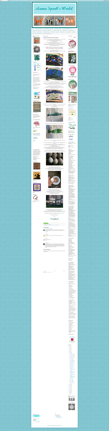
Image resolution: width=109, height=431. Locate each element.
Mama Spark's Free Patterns (39, 28)
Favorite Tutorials (62, 32)
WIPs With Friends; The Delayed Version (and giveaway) (72, 377)
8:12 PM (46, 240)
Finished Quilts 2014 (65, 30)
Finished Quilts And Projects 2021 (46, 33)
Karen (46, 234)
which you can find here (58, 42)
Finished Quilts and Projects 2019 (48, 28)
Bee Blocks (33, 32)
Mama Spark (47, 224)
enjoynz (56, 425)
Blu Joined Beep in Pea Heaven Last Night (72, 361)
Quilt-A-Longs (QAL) (39, 32)
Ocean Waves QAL (68, 32)
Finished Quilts (53, 32)
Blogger (61, 425)
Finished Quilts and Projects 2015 (56, 30)
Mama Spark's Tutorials (46, 32)
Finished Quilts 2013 (71, 30)
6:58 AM (46, 247)
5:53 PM (46, 236)
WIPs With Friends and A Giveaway (72, 368)
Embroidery (73, 32)
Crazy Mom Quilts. (62, 213)
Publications (57, 32)
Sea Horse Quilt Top (72, 371)
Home (33, 28)
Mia (45, 238)
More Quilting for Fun (58, 416)
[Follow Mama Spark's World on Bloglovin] (36, 135)
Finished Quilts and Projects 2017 (36, 30)
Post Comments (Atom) (49, 272)
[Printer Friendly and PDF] (46, 223)
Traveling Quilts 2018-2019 (57, 28)
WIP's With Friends (72, 362)
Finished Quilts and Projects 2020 (36, 33)
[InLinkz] (55, 413)
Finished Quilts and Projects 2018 (66, 28)
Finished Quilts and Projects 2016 (46, 30)
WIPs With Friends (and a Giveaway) (72, 372)
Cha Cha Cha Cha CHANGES (72, 363)
